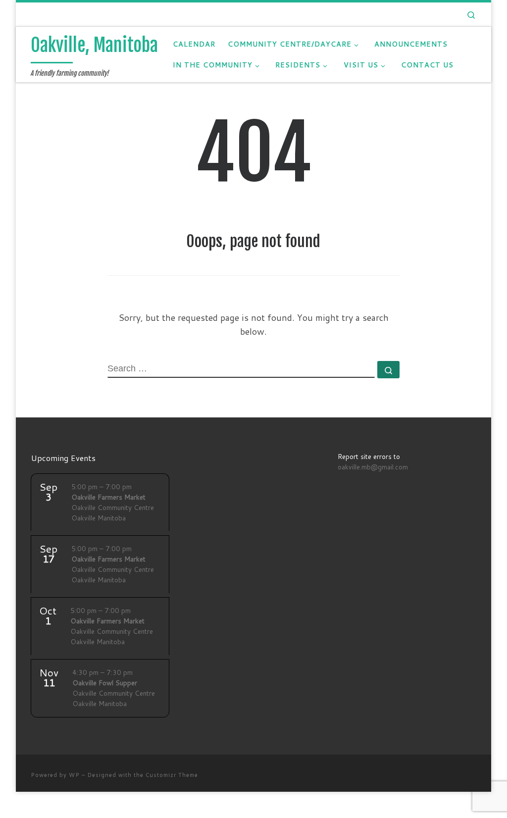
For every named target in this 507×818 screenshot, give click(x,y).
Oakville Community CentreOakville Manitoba (112, 502)
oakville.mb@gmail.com (373, 466)
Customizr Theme (172, 775)
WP (74, 775)
